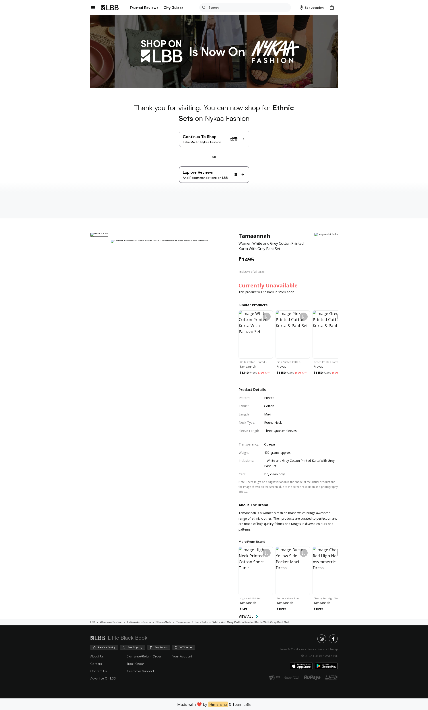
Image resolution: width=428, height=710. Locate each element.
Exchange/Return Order (144, 656)
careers (96, 663)
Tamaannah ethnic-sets (192, 622)
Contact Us (98, 671)
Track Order (135, 663)
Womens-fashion (111, 622)
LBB (92, 622)
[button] (311, 7)
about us (97, 656)
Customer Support (140, 671)
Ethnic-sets (163, 622)
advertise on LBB (103, 678)
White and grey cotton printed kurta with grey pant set (250, 622)
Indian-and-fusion (139, 622)
